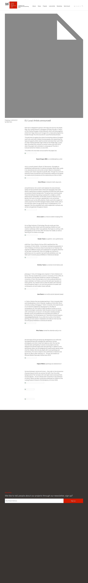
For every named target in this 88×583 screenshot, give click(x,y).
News (39, 6)
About (34, 6)
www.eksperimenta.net (31, 317)
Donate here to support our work (13, 5)
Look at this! (52, 6)
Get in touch (67, 6)
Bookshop (59, 6)
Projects (45, 6)
